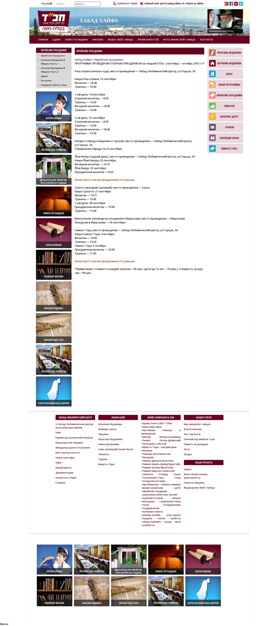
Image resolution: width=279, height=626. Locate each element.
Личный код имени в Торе (199, 439)
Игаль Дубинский (170, 440)
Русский (47, 3)
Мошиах (147, 450)
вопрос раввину (171, 484)
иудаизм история (152, 498)
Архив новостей (148, 39)
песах (145, 504)
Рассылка (46, 80)
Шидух (188, 454)
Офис (59, 462)
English (60, 3)
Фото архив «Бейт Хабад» (179, 39)
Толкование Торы (153, 477)
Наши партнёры (65, 457)
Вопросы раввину (170, 436)
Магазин (98, 39)
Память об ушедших (196, 444)
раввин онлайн (151, 514)
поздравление (172, 504)
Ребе (58, 432)
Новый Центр (63, 467)
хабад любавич (151, 521)
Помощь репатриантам (156, 453)
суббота (176, 518)
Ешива (146, 440)
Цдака (57, 39)
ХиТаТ (229, 74)
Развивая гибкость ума (53, 85)
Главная (43, 39)
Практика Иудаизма (229, 52)
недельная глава (171, 501)
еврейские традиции (154, 491)
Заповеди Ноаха (229, 138)
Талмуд (163, 474)
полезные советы (152, 511)
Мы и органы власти (68, 452)
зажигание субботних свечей (159, 494)
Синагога (229, 106)
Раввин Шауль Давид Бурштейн (161, 464)
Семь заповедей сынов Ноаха (115, 449)
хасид (168, 521)
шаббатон (148, 525)
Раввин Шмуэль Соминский (158, 470)
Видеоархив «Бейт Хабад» (199, 487)
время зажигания (152, 487)
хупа (178, 521)
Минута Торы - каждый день (159, 447)
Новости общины (76, 39)
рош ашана (174, 514)
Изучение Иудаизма (229, 63)
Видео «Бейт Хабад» (120, 39)
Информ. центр (229, 116)
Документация (64, 472)
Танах (177, 474)
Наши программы (229, 84)
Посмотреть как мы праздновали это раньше (105, 180)
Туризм (229, 127)
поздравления (150, 508)
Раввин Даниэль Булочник (157, 460)
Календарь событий (154, 443)
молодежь (148, 501)
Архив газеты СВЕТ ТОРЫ (157, 423)
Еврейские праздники (109, 59)
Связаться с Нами (66, 477)
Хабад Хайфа (83, 59)
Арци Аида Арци (152, 426)
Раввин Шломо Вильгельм (157, 467)
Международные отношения (73, 447)
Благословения (193, 429)
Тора (178, 477)
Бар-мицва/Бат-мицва (197, 424)
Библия (146, 436)
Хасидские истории (153, 481)
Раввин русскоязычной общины (74, 437)
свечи (161, 518)
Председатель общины (69, 442)
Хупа (187, 449)
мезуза (177, 498)
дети (178, 487)
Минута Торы (229, 148)
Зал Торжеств (192, 434)
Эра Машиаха (150, 484)
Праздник (148, 457)
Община (103, 434)
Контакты (206, 39)
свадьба (147, 518)
